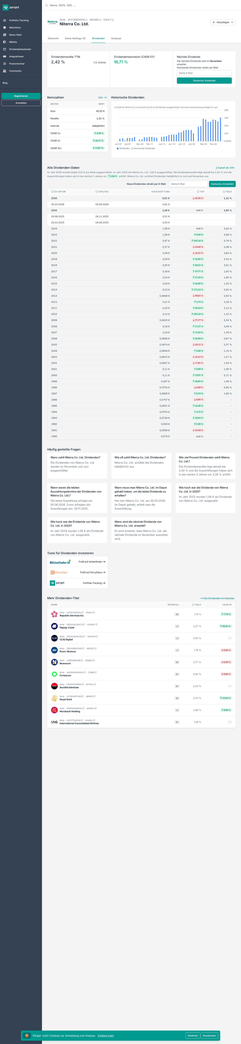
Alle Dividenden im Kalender (218, 598)
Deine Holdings (75, 38)
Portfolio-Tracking (19, 20)
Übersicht (53, 38)
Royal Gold (66, 699)
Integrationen (16, 56)
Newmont (65, 663)
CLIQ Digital (66, 639)
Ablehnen (193, 1035)
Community (15, 70)
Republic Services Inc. (72, 615)
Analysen (116, 38)
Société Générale (69, 687)
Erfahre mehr (106, 1035)
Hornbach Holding (70, 711)
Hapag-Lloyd (67, 627)
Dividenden (98, 38)
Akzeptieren (209, 1035)
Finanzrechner (17, 63)
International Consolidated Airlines (79, 723)
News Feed (15, 34)
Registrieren (21, 96)
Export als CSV (225, 167)
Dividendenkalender (20, 49)
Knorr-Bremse (68, 651)
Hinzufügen (223, 22)
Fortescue (65, 675)
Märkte (13, 42)
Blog (5, 82)
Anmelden (21, 102)
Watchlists (15, 27)
